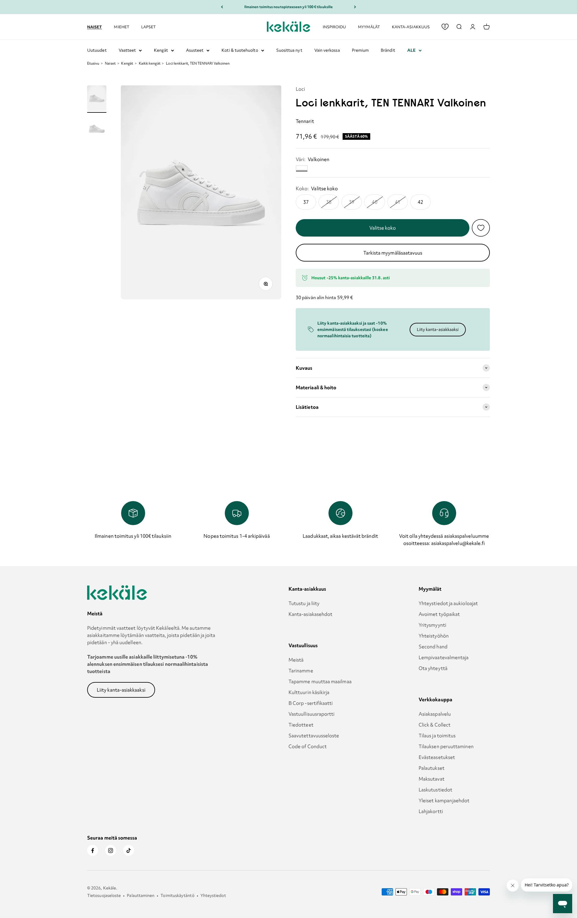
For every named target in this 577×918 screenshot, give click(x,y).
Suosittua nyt (289, 50)
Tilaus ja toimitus (437, 736)
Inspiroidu (334, 26)
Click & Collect (434, 725)
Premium (360, 50)
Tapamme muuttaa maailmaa (320, 681)
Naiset (94, 26)
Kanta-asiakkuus (411, 26)
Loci (300, 89)
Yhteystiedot (213, 895)
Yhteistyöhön (434, 636)
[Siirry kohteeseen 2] (96, 129)
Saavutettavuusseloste (313, 736)
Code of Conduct (307, 746)
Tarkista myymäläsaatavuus (393, 253)
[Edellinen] (222, 7)
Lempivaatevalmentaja (444, 657)
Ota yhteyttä (433, 668)
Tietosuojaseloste (104, 895)
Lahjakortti (431, 811)
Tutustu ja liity (303, 603)
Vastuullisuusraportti (311, 714)
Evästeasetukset (437, 757)
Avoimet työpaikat (439, 614)
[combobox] (459, 26)
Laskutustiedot (435, 790)
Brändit (388, 50)
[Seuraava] (355, 7)
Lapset (148, 26)
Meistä (296, 660)
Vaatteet (127, 50)
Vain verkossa (327, 50)
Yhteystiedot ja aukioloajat (448, 603)
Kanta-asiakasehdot (310, 614)
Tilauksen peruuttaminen (446, 746)
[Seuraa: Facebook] (92, 850)
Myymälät (369, 26)
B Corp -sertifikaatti (310, 703)
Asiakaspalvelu (435, 714)
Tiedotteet (300, 725)
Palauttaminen (140, 895)
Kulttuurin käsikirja (309, 692)
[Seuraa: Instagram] (110, 850)
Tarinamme (300, 671)
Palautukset (431, 768)
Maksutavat (431, 779)
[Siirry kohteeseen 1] (96, 99)
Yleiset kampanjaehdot (444, 800)
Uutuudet (97, 50)
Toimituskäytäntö (177, 895)
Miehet (121, 26)
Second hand (433, 647)
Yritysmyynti (432, 625)
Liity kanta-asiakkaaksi (438, 329)
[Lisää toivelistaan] (481, 228)
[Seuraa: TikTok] (128, 850)
